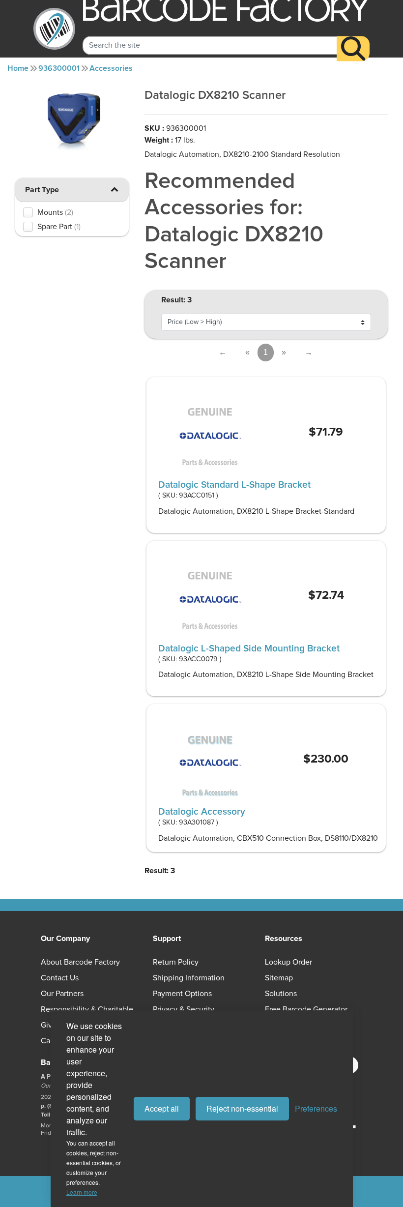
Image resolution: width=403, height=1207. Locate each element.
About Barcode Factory (80, 962)
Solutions (281, 994)
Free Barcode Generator (306, 1009)
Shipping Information (189, 978)
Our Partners (62, 994)
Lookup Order (288, 962)
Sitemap (279, 978)
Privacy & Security (183, 1009)
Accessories (111, 68)
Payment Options (182, 994)
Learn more (81, 1192)
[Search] (353, 48)
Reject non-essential (242, 1108)
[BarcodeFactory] (54, 29)
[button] (114, 189)
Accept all (161, 1108)
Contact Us (60, 978)
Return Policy (176, 962)
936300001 (59, 68)
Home (18, 68)
